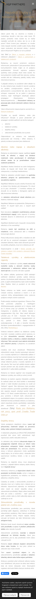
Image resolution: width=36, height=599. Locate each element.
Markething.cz (13, 328)
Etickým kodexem (7, 111)
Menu (33, 4)
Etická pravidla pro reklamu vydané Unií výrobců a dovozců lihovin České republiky (18, 251)
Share (6, 573)
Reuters (3, 286)
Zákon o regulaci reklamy (21, 54)
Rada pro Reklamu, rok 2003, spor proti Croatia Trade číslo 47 (18, 411)
